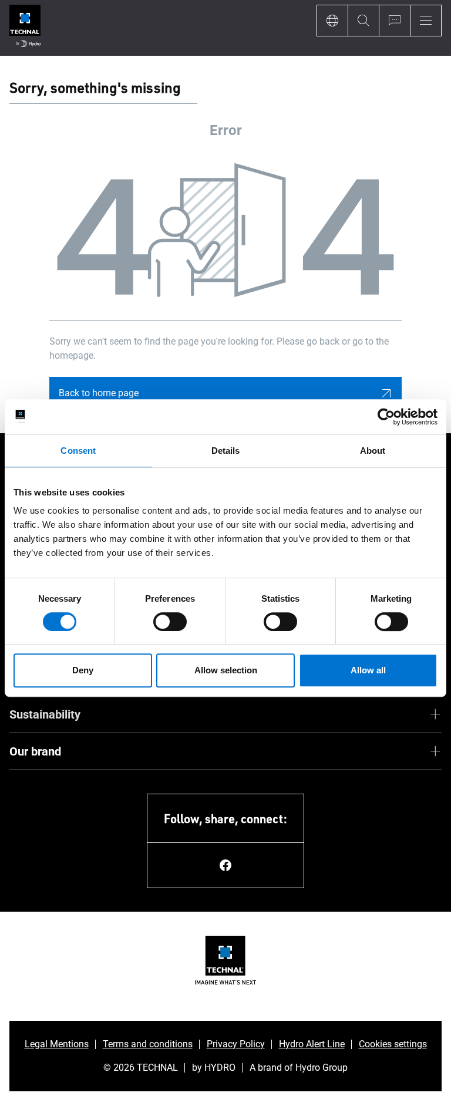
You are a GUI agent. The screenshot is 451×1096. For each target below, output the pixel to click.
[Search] (363, 20)
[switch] (170, 621)
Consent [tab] (78, 451)
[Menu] (426, 20)
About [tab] (373, 451)
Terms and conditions (148, 1044)
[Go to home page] (25, 28)
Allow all (368, 670)
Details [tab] (225, 451)
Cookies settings (393, 1044)
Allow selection (225, 670)
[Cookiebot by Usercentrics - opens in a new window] (386, 417)
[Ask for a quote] (394, 20)
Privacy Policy (236, 1044)
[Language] (332, 20)
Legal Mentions (57, 1044)
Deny (82, 670)
